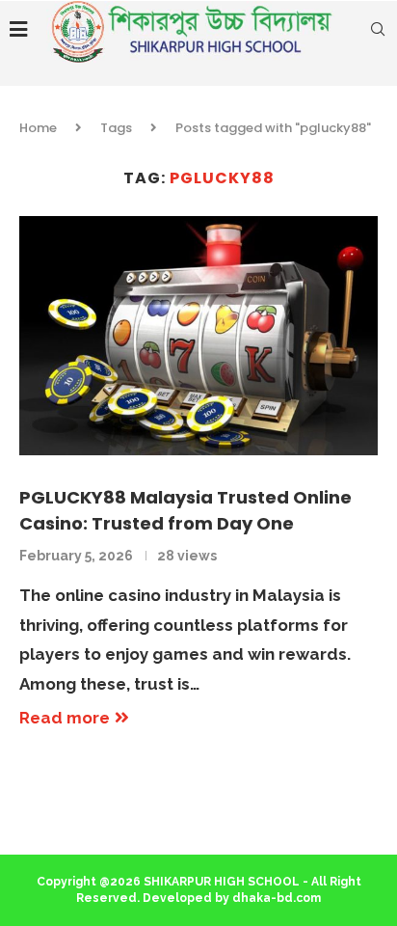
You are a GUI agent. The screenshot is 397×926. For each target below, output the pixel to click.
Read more (64, 717)
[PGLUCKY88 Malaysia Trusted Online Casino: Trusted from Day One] (198, 335)
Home (38, 128)
